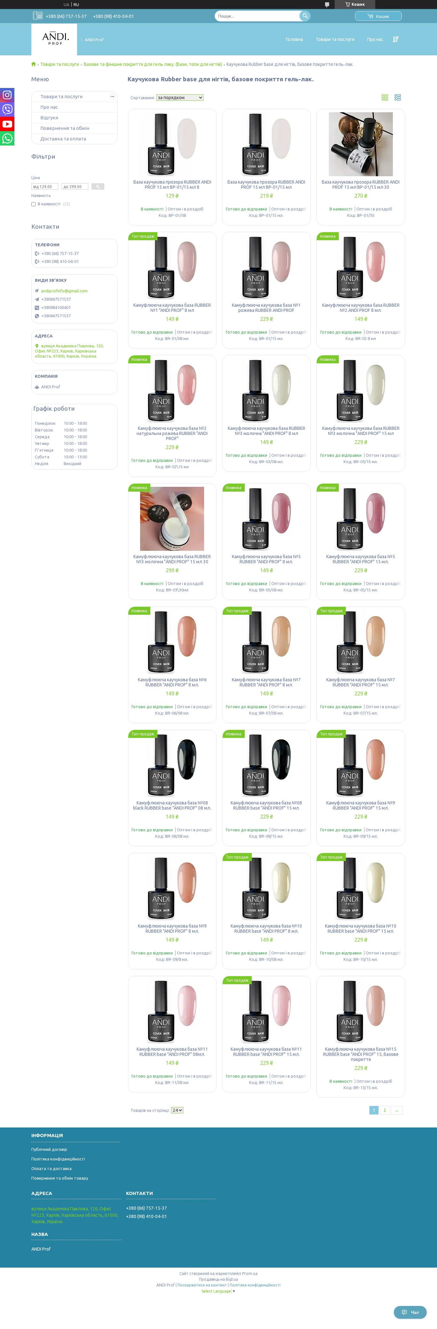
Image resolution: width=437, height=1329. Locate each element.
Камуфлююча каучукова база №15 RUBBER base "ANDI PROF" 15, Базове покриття (361, 1054)
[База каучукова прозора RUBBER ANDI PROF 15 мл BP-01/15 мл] (266, 144)
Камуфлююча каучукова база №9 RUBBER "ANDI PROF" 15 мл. (360, 805)
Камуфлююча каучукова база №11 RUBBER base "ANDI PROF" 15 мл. (266, 1052)
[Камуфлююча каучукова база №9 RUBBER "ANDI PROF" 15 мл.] (360, 765)
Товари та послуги (335, 39)
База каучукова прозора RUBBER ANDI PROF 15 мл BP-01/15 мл (266, 184)
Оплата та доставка (51, 1168)
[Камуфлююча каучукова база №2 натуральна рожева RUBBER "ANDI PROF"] (172, 391)
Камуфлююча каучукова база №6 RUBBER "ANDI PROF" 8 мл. (172, 682)
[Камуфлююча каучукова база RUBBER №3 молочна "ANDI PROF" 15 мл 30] (172, 519)
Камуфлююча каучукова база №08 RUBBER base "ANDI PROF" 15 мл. (266, 805)
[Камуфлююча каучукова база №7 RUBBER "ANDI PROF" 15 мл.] (360, 642)
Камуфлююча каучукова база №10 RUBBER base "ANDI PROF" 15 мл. (360, 928)
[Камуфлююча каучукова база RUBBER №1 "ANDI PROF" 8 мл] (172, 267)
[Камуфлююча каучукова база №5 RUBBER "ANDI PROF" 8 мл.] (266, 519)
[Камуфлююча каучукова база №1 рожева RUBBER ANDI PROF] (266, 267)
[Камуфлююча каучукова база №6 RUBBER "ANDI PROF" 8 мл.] (172, 642)
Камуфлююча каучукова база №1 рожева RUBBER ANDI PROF (266, 308)
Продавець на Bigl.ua (218, 1279)
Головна (294, 39)
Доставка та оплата (63, 138)
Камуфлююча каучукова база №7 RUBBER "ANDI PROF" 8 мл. (266, 682)
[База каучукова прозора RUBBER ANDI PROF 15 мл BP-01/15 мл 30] (360, 144)
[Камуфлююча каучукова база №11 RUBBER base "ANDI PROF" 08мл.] (172, 1011)
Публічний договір (49, 1149)
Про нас (375, 39)
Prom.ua (250, 1273)
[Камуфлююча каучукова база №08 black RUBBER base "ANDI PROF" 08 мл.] (172, 765)
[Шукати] (305, 15)
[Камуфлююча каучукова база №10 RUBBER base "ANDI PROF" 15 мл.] (360, 888)
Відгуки (49, 117)
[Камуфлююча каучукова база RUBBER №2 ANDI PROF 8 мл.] (360, 267)
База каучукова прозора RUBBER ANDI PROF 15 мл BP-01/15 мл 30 (361, 184)
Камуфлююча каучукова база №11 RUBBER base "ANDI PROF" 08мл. (172, 1052)
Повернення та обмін (64, 128)
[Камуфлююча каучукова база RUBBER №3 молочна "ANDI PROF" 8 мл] (266, 391)
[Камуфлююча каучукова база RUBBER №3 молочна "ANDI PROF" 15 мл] (360, 391)
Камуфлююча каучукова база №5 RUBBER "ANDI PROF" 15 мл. (360, 559)
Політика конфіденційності (58, 1159)
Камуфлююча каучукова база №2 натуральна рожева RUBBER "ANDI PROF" (172, 433)
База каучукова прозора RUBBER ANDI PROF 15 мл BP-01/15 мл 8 (172, 184)
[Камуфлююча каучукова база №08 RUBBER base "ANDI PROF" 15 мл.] (266, 765)
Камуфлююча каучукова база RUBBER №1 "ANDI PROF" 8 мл (172, 308)
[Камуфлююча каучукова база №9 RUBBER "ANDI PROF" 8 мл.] (172, 888)
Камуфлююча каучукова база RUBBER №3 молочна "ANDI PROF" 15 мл (361, 431)
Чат (415, 1312)
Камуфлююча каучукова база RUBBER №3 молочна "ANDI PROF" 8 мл (266, 431)
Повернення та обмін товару (59, 1178)
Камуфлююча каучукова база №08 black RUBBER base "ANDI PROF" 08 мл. (172, 805)
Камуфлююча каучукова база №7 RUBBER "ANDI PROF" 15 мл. (360, 682)
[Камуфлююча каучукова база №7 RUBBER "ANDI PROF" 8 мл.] (266, 642)
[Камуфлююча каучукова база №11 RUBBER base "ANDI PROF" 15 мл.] (266, 1011)
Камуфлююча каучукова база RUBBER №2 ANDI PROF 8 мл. (361, 308)
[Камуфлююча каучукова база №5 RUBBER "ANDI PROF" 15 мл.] (360, 519)
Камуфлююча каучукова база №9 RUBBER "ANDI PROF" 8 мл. (172, 928)
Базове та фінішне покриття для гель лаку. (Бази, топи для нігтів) (153, 64)
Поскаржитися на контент (202, 1285)
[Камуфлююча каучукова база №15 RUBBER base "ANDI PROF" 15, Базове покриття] (360, 1011)
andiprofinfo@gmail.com (64, 291)
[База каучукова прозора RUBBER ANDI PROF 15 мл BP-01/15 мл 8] (172, 144)
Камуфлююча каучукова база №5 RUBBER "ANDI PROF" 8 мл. (266, 559)
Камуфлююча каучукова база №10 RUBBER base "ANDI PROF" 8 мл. (266, 928)
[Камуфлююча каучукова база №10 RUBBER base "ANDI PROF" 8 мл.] (266, 888)
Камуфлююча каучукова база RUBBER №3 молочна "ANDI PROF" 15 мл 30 (172, 559)
